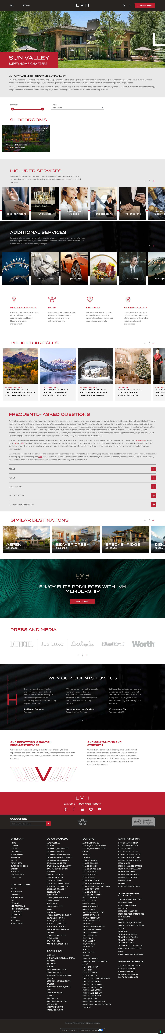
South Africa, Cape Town (129, 923)
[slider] (12, 109)
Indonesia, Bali (125, 902)
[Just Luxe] (52, 644)
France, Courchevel (91, 869)
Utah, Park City (53, 941)
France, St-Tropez (90, 889)
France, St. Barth (54, 993)
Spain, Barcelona (90, 967)
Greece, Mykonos (90, 906)
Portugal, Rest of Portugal (95, 961)
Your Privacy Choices (89, 1030)
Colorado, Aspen (54, 880)
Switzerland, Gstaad (92, 984)
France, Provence (90, 880)
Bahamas (51, 961)
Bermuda (51, 967)
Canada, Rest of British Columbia (57, 870)
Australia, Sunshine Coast (130, 899)
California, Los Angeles (58, 849)
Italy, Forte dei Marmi (92, 929)
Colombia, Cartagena (128, 851)
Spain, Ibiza (87, 970)
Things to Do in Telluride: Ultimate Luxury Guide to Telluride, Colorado (20, 395)
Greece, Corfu (89, 901)
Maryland (51, 912)
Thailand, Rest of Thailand (130, 946)
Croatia (86, 851)
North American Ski (20, 909)
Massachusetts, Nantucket (59, 915)
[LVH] (82, 5)
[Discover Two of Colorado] (95, 366)
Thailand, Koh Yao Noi (128, 937)
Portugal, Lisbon (90, 958)
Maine (49, 909)
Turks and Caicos (55, 1010)
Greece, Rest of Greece (93, 912)
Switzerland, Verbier (92, 990)
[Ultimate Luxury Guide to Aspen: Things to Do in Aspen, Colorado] (58, 366)
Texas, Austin (52, 938)
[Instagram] (91, 809)
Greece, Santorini (90, 915)
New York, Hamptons (56, 927)
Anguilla (51, 955)
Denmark (86, 854)
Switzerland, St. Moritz (93, 987)
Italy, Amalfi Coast (91, 918)
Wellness (15, 920)
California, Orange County (59, 857)
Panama (122, 883)
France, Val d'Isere (91, 892)
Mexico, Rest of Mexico (128, 877)
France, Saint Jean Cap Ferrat (96, 886)
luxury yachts (19, 443)
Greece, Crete (88, 903)
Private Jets (16, 863)
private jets (141, 440)
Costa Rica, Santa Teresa (129, 860)
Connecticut (52, 895)
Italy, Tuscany (88, 944)
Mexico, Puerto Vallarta (129, 869)
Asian (13, 889)
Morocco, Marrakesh (128, 911)
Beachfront (16, 892)
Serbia (85, 964)
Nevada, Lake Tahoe (56, 918)
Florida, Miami (53, 901)
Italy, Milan (87, 938)
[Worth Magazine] (143, 644)
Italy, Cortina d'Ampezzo (93, 927)
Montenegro (88, 952)
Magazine (15, 846)
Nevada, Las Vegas (55, 921)
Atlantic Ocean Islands (129, 965)
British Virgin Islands (56, 969)
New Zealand (124, 917)
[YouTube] (99, 809)
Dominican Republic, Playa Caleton (58, 982)
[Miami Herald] (113, 644)
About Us (15, 872)
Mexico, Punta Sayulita (128, 875)
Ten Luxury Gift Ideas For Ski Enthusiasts (130, 392)
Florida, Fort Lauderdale (58, 898)
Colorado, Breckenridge (58, 886)
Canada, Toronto (55, 875)
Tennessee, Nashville (56, 935)
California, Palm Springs (58, 860)
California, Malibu (55, 851)
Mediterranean (18, 906)
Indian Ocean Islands (128, 974)
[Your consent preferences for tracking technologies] (160, 1032)
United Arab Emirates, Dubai (130, 954)
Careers (14, 869)
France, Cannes (89, 860)
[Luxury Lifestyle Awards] (143, 821)
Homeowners (17, 854)
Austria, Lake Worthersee (94, 846)
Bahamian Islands (126, 968)
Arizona (50, 846)
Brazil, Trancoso (126, 849)
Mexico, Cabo (124, 863)
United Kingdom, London (93, 1002)
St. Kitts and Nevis (55, 1007)
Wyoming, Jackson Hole (57, 944)
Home (27, 5)
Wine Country (17, 923)
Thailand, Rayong (126, 943)
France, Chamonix (90, 863)
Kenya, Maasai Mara (127, 905)
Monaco (86, 950)
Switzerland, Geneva (92, 981)
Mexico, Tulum (124, 880)
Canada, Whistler (55, 877)
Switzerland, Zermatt (92, 993)
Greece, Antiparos (90, 898)
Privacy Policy (17, 875)
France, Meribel (89, 875)
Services (15, 849)
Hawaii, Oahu (52, 903)
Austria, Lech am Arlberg (94, 849)
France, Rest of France (93, 883)
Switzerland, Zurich (91, 996)
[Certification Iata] (82, 824)
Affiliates (15, 857)
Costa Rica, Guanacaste (129, 854)
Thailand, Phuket (126, 940)
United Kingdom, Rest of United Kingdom (96, 1005)
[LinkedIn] (82, 809)
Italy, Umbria (88, 947)
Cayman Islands (54, 972)
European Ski (17, 897)
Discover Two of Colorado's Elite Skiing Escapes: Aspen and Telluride (93, 395)
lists (40, 456)
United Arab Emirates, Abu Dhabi (130, 950)
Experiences (16, 851)
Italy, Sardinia (88, 941)
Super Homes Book (19, 866)
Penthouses (16, 912)
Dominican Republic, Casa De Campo (59, 976)
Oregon (50, 932)
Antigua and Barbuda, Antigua (61, 958)
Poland (85, 955)
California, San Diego (56, 863)
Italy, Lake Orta (89, 935)
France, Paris (88, 877)
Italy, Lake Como (89, 932)
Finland (86, 857)
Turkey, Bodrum (89, 999)
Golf (13, 900)
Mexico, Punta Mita (126, 872)
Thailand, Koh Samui (127, 934)
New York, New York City (58, 929)
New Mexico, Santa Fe (56, 924)
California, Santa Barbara (59, 866)
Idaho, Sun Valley (54, 906)
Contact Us (16, 877)
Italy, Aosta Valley (91, 921)
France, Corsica (89, 866)
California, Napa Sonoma (58, 854)
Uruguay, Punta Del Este (129, 886)
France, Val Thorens (91, 895)
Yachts (14, 860)
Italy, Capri (87, 924)
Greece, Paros (88, 909)
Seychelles (123, 920)
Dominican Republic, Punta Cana (59, 988)
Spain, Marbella (89, 976)
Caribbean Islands (126, 971)
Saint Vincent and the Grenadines (57, 1002)
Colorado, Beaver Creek (58, 883)
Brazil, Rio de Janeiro (128, 846)
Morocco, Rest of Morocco (131, 914)
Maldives (122, 908)
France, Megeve (89, 872)
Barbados (51, 964)
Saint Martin (52, 998)
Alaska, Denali (53, 843)
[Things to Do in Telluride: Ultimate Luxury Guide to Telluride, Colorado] (20, 366)
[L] (21, 644)
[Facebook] (74, 809)
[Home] (65, 809)
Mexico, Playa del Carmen (130, 866)
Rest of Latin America (128, 843)
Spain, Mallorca (89, 973)
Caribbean (15, 894)
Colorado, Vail (54, 892)
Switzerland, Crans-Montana (96, 978)
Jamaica (50, 995)
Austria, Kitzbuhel (90, 843)
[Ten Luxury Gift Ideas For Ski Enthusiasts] (133, 366)
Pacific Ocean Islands (128, 977)
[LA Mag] (82, 644)
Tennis (14, 917)
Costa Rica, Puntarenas (129, 857)
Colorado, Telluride (56, 889)
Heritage (15, 903)
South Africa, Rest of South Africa (131, 926)
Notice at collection (69, 1030)
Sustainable (16, 915)
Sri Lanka (122, 931)
